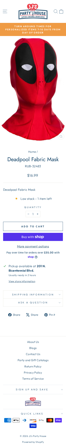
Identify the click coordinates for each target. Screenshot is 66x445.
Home (32, 151)
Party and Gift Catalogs (33, 360)
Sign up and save (32, 389)
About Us (33, 342)
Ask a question (33, 302)
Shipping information (33, 294)
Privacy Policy (33, 372)
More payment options (33, 246)
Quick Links (32, 413)
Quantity (33, 207)
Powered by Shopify (33, 441)
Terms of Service (33, 378)
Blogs (32, 348)
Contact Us (33, 354)
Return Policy (32, 366)
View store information (22, 281)
